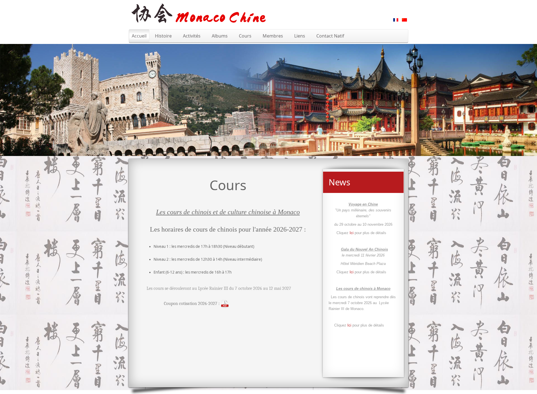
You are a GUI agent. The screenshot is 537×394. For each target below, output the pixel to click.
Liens (299, 36)
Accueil (139, 36)
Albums (220, 36)
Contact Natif (330, 36)
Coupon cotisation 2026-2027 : (192, 303)
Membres (273, 36)
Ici (352, 233)
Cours (245, 36)
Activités (192, 36)
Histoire (163, 36)
